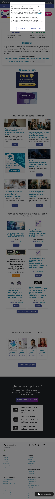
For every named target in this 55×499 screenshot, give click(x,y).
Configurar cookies (23, 28)
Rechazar (33, 28)
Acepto (41, 28)
